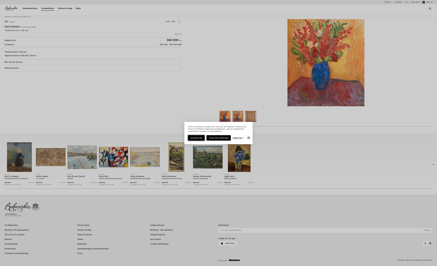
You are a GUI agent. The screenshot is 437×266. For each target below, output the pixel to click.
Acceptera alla (196, 137)
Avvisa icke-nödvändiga (218, 137)
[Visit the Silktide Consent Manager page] (248, 138)
